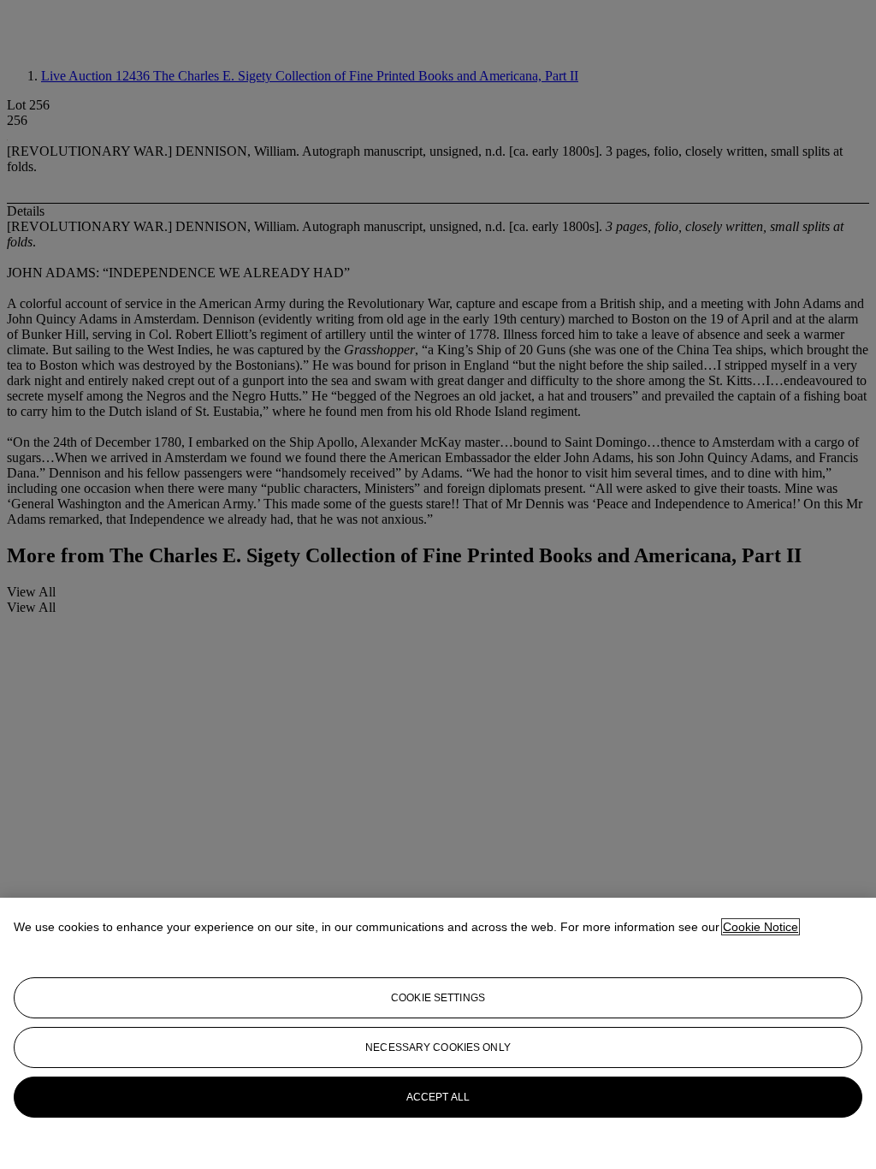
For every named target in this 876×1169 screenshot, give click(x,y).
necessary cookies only (438, 1047)
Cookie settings (438, 998)
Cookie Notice (760, 927)
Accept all (438, 1097)
